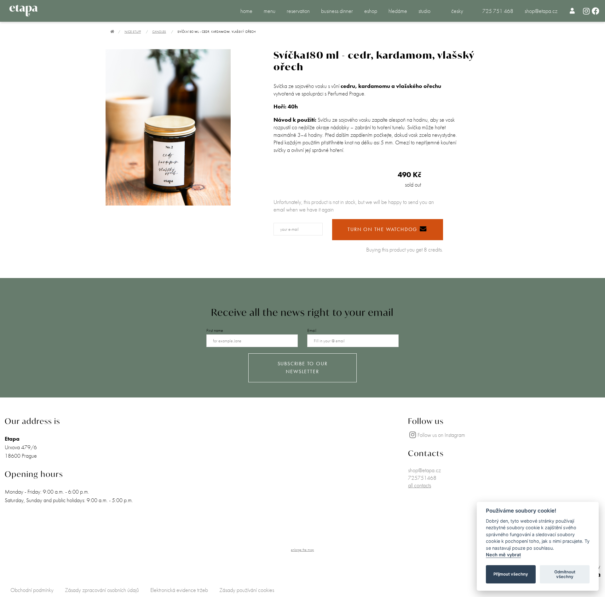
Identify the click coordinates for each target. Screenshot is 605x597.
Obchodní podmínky (32, 590)
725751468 (422, 477)
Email (311, 330)
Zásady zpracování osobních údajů (102, 590)
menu (269, 10)
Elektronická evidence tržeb (179, 590)
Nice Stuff (132, 31)
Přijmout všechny (510, 574)
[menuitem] (572, 11)
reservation (298, 10)
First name (214, 330)
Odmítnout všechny (564, 574)
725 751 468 (497, 10)
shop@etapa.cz (541, 10)
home (246, 10)
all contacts (419, 485)
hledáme (398, 10)
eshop (370, 10)
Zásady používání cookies (246, 590)
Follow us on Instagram (441, 434)
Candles (159, 31)
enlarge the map (302, 549)
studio (424, 10)
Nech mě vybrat (503, 555)
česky (457, 10)
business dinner (337, 10)
